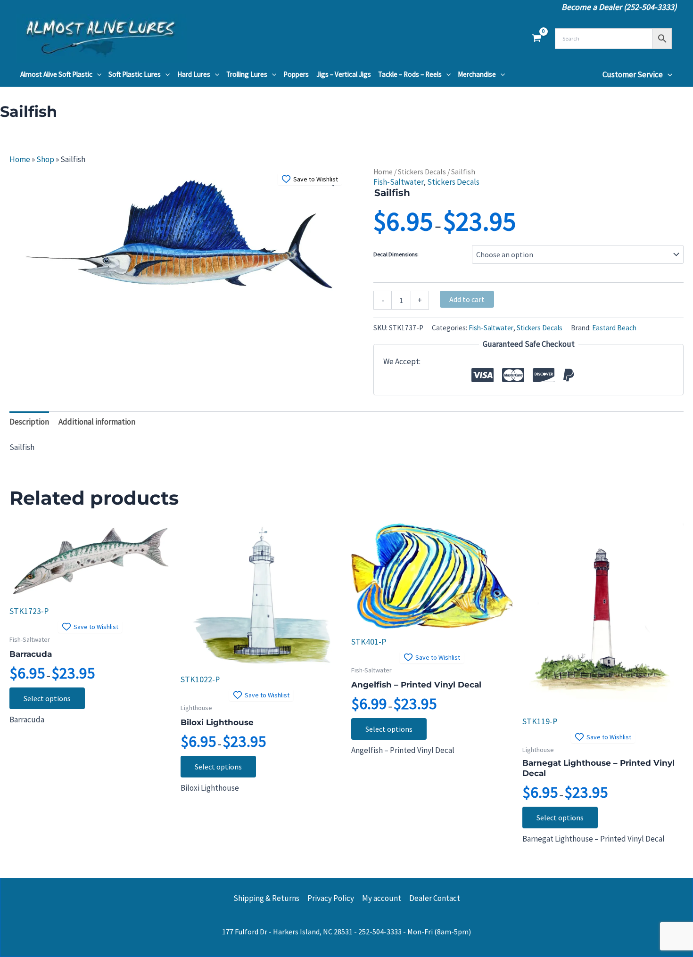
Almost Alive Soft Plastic (56, 74)
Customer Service (632, 74)
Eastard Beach (614, 327)
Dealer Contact (434, 898)
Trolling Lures (246, 74)
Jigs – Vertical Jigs (343, 74)
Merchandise (477, 74)
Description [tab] (29, 422)
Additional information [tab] (96, 422)
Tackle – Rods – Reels (410, 74)
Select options (47, 698)
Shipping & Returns (266, 898)
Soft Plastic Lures (134, 74)
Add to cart (467, 299)
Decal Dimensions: (396, 254)
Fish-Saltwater (398, 182)
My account (381, 898)
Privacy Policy (330, 898)
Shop (45, 159)
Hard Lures (193, 74)
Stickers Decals (422, 171)
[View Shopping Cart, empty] (536, 38)
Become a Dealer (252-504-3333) (618, 6)
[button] (96, 74)
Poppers (296, 74)
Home (19, 159)
